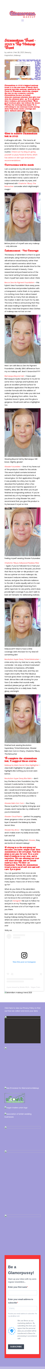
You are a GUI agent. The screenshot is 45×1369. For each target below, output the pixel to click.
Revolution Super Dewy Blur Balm (18, 778)
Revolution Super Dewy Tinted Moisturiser (22, 659)
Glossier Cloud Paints (13, 816)
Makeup (17, 55)
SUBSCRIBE (16, 1347)
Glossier (32, 840)
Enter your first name (17, 1287)
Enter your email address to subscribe (20, 1301)
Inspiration (9, 55)
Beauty (28, 52)
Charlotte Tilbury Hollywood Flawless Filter (22, 563)
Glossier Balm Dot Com (14, 803)
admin (9, 52)
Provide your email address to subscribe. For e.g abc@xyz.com (22, 1315)
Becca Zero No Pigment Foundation (19, 282)
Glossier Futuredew (12, 466)
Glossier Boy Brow (12, 830)
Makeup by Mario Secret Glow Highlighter (22, 765)
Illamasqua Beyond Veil (14, 376)
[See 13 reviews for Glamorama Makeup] (22, 1088)
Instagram (17, 901)
